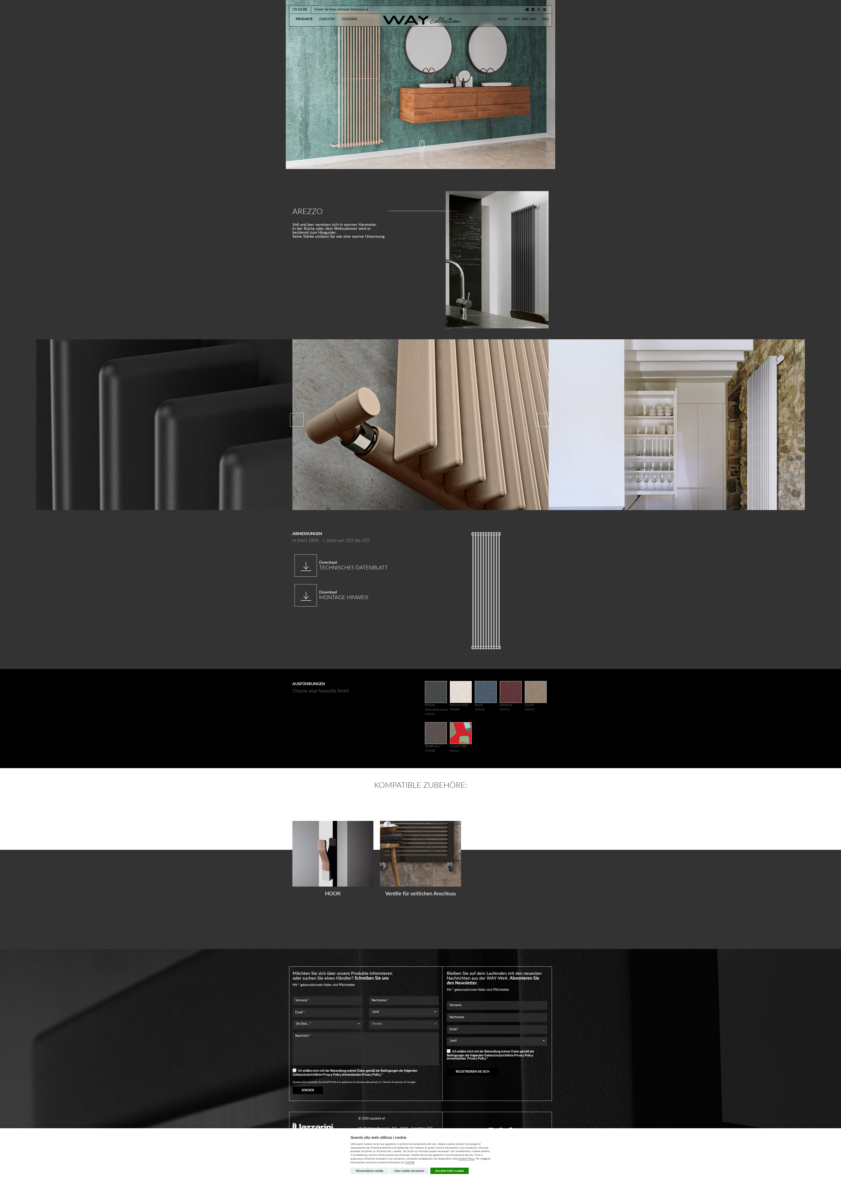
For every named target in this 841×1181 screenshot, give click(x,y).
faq (545, 19)
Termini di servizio (393, 1082)
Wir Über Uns (525, 19)
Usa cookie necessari (409, 1170)
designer (349, 19)
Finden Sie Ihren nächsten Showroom (340, 9)
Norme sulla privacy (367, 1082)
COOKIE (410, 1162)
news (502, 19)
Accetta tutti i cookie (449, 1170)
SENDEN (308, 1090)
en (300, 9)
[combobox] (404, 1011)
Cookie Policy (466, 1158)
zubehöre (327, 19)
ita (295, 9)
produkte (304, 19)
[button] (544, 420)
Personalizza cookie (369, 1170)
